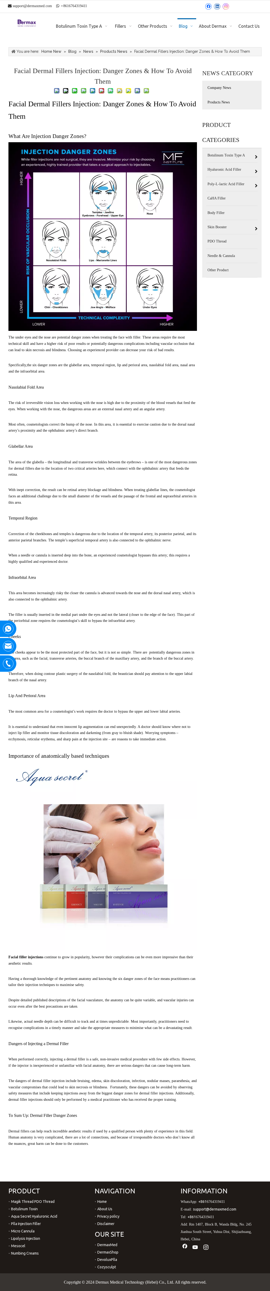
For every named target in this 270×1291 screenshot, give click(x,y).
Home (102, 1201)
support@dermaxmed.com (32, 6)
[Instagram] (226, 6)
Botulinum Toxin (24, 1209)
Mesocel (18, 1246)
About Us (104, 1209)
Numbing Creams (25, 1253)
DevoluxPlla (107, 1259)
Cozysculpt (106, 1267)
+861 (202, 1201)
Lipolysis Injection (25, 1238)
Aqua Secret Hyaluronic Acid (34, 1216)
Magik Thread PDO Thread (33, 1201)
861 (66, 6)
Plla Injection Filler (26, 1224)
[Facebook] (208, 6)
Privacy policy (108, 1216)
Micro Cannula (23, 1231)
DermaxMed (107, 1245)
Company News (219, 88)
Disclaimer (105, 1224)
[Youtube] (195, 1247)
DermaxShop (107, 1252)
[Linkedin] (217, 6)
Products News (219, 102)
